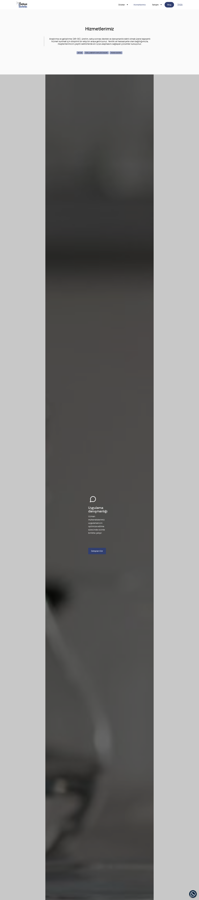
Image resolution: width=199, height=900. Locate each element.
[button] (123, 4)
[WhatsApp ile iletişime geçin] (193, 894)
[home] (22, 5)
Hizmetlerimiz (140, 4)
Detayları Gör (97, 551)
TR (178, 4)
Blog (169, 4)
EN (181, 4)
